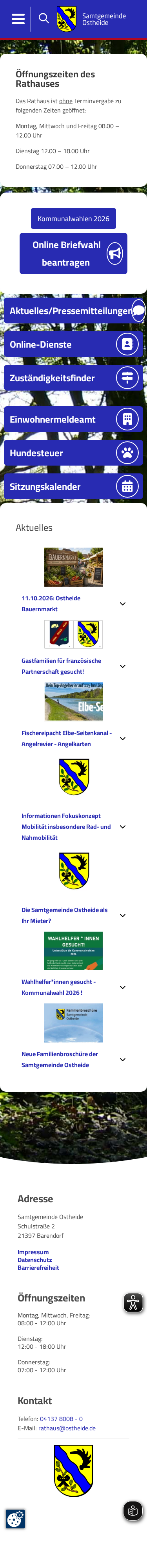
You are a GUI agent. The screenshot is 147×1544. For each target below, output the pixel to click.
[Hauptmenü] (18, 19)
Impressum (33, 1252)
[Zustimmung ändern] (15, 1519)
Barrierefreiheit (38, 1267)
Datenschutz (35, 1260)
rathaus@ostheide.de (67, 1428)
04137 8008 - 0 (61, 1418)
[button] (73, 603)
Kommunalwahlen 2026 (73, 218)
